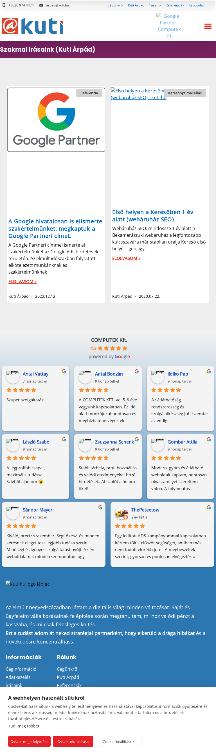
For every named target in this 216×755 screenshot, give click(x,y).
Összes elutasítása (73, 741)
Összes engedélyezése (29, 741)
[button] (208, 26)
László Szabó (36, 442)
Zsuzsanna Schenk (114, 442)
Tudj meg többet (23, 726)
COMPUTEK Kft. (109, 339)
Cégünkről (115, 5)
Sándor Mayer (38, 510)
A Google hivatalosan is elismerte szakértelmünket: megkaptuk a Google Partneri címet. (55, 228)
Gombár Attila (182, 442)
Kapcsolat (196, 5)
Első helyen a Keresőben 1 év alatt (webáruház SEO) (152, 215)
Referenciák (175, 5)
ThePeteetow (145, 510)
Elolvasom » (22, 281)
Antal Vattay (35, 374)
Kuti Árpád (136, 5)
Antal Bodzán (109, 374)
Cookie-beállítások (118, 741)
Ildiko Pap (178, 374)
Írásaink (155, 5)
